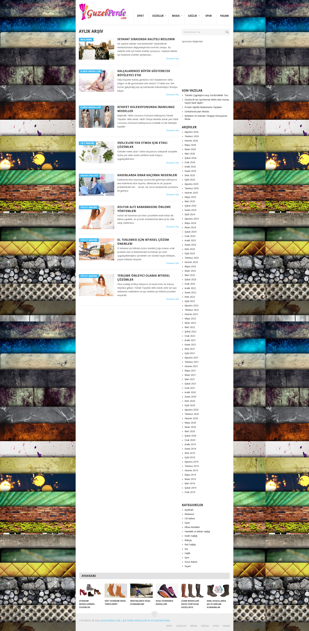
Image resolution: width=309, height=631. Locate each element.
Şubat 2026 (190, 158)
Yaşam (224, 15)
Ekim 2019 (190, 453)
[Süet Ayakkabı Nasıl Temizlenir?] (116, 591)
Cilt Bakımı (190, 518)
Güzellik (158, 15)
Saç (186, 549)
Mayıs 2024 (190, 223)
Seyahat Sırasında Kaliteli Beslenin (146, 39)
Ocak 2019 (190, 492)
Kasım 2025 (190, 171)
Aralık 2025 (190, 166)
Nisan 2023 (190, 271)
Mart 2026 (190, 153)
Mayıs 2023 (190, 266)
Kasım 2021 (190, 344)
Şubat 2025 (190, 205)
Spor (208, 15)
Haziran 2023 (191, 262)
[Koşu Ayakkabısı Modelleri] (167, 591)
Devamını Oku (172, 58)
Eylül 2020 (190, 405)
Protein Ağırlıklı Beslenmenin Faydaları (203, 107)
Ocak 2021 (190, 388)
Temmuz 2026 (192, 136)
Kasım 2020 (190, 396)
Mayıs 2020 (190, 422)
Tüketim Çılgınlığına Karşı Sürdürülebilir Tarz (206, 95)
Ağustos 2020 (191, 409)
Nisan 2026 (190, 149)
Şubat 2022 (190, 331)
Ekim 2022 (190, 297)
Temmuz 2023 (192, 258)
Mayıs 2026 (190, 145)
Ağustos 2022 (191, 305)
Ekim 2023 (190, 249)
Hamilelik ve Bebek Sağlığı (197, 531)
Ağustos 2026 (191, 132)
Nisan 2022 (190, 323)
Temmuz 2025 (192, 188)
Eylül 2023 (190, 253)
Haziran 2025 (191, 192)
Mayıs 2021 (190, 370)
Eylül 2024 (190, 214)
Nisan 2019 (190, 479)
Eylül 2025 (190, 179)
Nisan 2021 (190, 375)
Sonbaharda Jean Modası (197, 111)
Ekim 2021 (190, 349)
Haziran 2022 (191, 314)
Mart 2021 (190, 379)
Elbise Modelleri (192, 527)
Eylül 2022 (190, 301)
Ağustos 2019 (191, 461)
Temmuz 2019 (192, 466)
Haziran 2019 (191, 470)
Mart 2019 (190, 483)
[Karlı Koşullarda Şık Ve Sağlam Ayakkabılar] (218, 591)
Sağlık (192, 15)
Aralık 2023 (190, 240)
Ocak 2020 (190, 440)
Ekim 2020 (190, 401)
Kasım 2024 (190, 210)
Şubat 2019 (190, 488)
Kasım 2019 (190, 448)
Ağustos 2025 (191, 184)
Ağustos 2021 (191, 357)
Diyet (140, 15)
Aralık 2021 (190, 340)
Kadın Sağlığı (191, 536)
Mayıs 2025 (190, 197)
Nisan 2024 (190, 227)
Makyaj (188, 540)
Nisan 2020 (190, 427)
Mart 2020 (190, 431)
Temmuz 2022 (192, 310)
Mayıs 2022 (190, 318)
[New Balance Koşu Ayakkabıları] (141, 591)
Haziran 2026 (191, 140)
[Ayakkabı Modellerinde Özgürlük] (90, 591)
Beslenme (189, 514)
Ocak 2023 (190, 284)
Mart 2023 (190, 275)
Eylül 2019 (190, 457)
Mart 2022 (190, 327)
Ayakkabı (189, 510)
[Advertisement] (206, 63)
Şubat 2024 (190, 231)
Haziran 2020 (191, 418)
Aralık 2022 (190, 288)
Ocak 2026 (190, 162)
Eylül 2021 (190, 353)
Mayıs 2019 (190, 474)
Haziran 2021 (191, 366)
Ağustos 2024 (191, 218)
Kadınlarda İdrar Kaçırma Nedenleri (147, 175)
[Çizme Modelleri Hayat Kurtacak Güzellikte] (192, 591)
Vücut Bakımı (191, 562)
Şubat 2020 (190, 435)
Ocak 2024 (190, 236)
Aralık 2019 (190, 444)
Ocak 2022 (190, 336)
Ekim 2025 (190, 175)
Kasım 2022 (190, 292)
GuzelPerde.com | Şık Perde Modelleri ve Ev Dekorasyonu (135, 620)
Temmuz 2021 (192, 362)
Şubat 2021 (190, 383)
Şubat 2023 (190, 279)
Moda (176, 15)
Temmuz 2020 (192, 414)
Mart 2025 (190, 201)
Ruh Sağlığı (190, 544)
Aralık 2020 (190, 392)
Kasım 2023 (190, 244)
